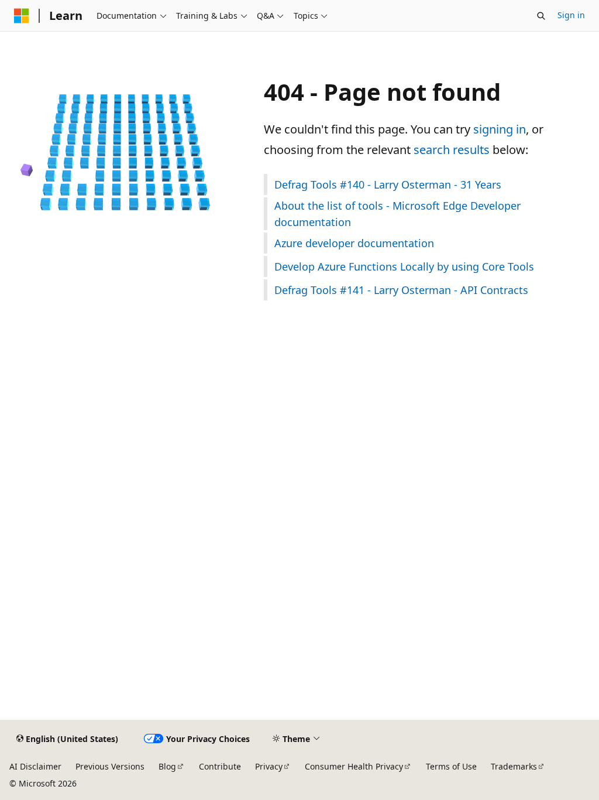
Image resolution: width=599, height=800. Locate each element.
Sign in (571, 14)
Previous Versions (109, 766)
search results (452, 150)
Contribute (220, 766)
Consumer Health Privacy (354, 766)
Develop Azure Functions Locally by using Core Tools (404, 266)
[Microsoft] (21, 15)
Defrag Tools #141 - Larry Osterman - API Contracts (401, 290)
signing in (499, 129)
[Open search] (541, 15)
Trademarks (514, 766)
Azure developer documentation (354, 243)
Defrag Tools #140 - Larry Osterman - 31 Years (387, 184)
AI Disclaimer (35, 766)
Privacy (269, 766)
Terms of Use (451, 766)
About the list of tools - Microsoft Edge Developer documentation (397, 214)
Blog (167, 766)
